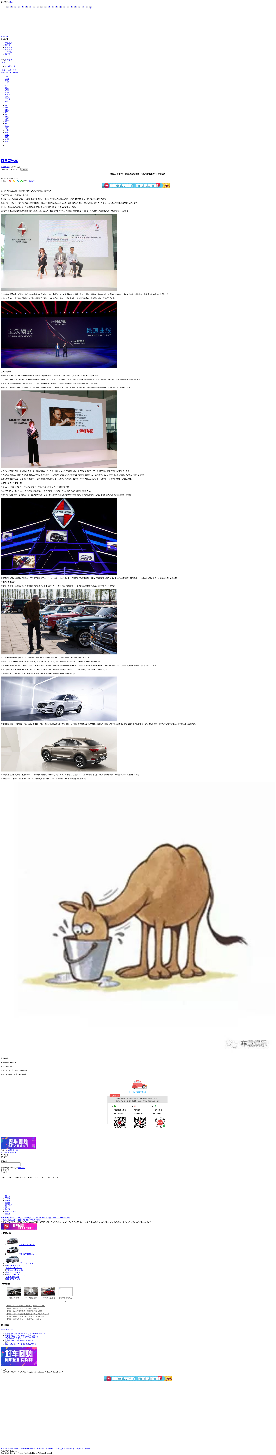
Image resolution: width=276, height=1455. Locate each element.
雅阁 (2, 1218)
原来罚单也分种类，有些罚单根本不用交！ (21, 1344)
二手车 (7, 99)
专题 (3, 70)
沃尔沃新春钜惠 (31, 1298)
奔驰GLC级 (10, 1274)
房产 (7, 121)
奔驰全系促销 (14, 1298)
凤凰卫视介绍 (85, 1449)
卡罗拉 (57, 1218)
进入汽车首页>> (7, 1330)
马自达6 (37, 1218)
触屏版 (7, 45)
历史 (7, 132)
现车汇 (7, 95)
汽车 (7, 119)
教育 (7, 128)
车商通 (8, 70)
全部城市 (90, 7)
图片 (7, 85)
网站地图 (15, 72)
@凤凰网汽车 (13, 1150)
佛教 (7, 141)
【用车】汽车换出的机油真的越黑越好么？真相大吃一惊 (27, 1314)
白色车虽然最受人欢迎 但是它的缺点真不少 (21, 1337)
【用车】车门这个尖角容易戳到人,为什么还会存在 (25, 1306)
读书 (7, 126)
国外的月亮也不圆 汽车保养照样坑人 (19, 1340)
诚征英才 (45, 1449)
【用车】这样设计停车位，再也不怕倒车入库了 (24, 1311)
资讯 (7, 108)
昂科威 (8, 1268)
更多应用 (4, 37)
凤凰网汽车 (9, 161)
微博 (6, 60)
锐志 (47, 1218)
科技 (7, 123)
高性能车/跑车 (10, 1211)
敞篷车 (7, 1214)
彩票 (7, 139)
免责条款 (61, 1449)
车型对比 (8, 52)
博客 (7, 137)
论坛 (7, 97)
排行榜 (7, 54)
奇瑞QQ (32, 1220)
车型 (7, 83)
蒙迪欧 (10, 1218)
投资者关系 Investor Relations (24, 1449)
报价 (7, 88)
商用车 (15, 70)
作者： (3, 1150)
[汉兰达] (12, 1245)
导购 (7, 81)
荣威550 (38, 1220)
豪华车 (7, 1203)
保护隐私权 (53, 1449)
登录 (2, 72)
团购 (7, 92)
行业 (7, 101)
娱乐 (7, 112)
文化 (7, 130)
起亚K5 (31, 1218)
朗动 (8, 1220)
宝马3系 (16, 1218)
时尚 (7, 117)
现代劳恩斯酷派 (23, 1220)
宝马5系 (43, 1218)
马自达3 (4, 1220)
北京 (11, 2)
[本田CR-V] (12, 1254)
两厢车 (7, 1200)
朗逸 (7, 1279)
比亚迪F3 (63, 1218)
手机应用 (8, 43)
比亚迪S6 (13, 1220)
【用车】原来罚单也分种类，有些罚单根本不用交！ (26, 1316)
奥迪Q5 (9, 1277)
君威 (6, 1218)
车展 (3, 62)
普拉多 (51, 1218)
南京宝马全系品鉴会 (65, 1299)
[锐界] (12, 1263)
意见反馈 (76, 1449)
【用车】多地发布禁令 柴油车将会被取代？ (22, 1308)
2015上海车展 (10, 66)
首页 (7, 105)
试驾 (7, 79)
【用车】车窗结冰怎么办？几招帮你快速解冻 (23, 1319)
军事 (7, 135)
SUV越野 (8, 1205)
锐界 (20, 1263)
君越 (68, 1218)
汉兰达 (21, 1245)
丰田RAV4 (10, 1270)
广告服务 (38, 1449)
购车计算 (8, 50)
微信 (10, 60)
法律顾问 (69, 1449)
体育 (7, 114)
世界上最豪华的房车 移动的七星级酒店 (20, 1335)
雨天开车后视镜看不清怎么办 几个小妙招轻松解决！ (25, 1333)
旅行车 (7, 1209)
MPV (7, 1207)
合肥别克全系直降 (48, 1298)
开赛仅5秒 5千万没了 (13, 1338)
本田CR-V (23, 1254)
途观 (7, 1265)
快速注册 (7, 72)
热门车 (7, 1196)
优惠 (7, 90)
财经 (7, 110)
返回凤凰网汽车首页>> (9, 1152)
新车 (7, 76)
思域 (26, 1218)
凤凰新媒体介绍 (7, 1449)
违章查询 (8, 47)
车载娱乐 (32, 181)
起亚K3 (22, 1218)
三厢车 (7, 1198)
